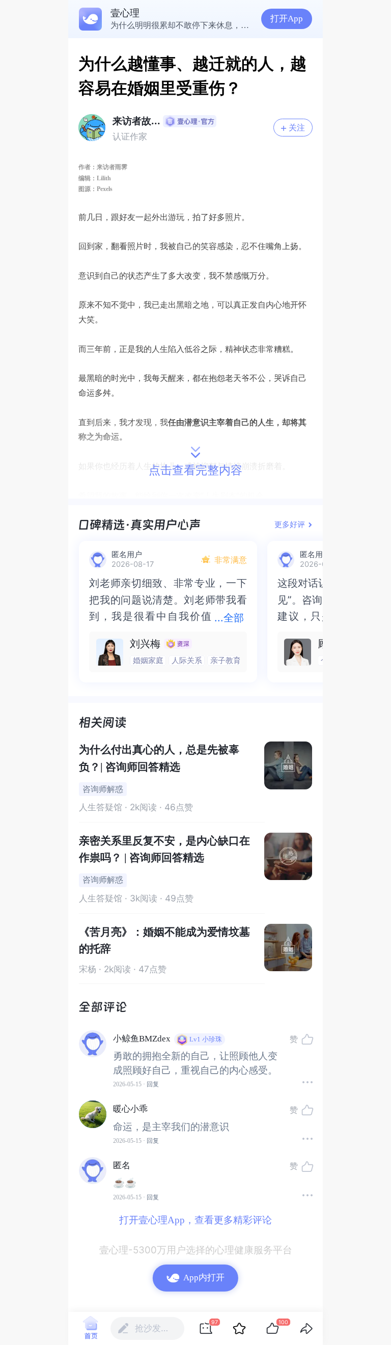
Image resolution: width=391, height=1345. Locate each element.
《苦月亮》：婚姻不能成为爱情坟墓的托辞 (164, 940)
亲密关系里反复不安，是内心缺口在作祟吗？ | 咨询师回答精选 (164, 849)
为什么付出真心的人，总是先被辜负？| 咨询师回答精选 (159, 758)
